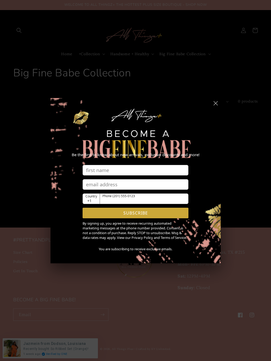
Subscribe (135, 213)
